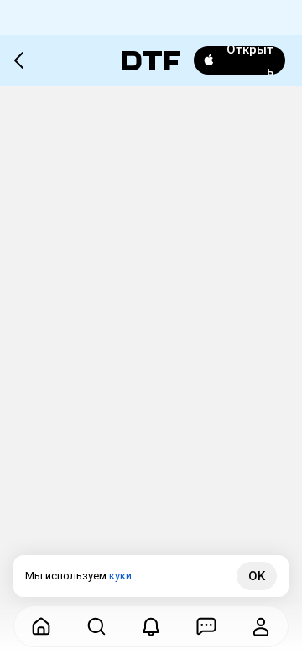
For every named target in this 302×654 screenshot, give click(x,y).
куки (120, 575)
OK (256, 576)
